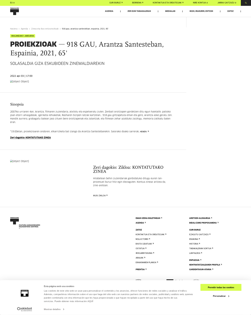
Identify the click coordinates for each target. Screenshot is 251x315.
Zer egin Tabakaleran (139, 11)
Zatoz (230, 11)
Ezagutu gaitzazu (199, 235)
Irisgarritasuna (144, 253)
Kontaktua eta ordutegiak (167, 3)
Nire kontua (199, 3)
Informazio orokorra (22, 21)
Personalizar (219, 296)
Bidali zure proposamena (203, 223)
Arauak (139, 258)
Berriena (136, 3)
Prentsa (140, 270)
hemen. (143, 132)
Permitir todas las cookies (221, 287)
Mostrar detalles (52, 309)
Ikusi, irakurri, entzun (201, 11)
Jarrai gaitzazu (225, 3)
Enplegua (194, 260)
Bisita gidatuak (144, 244)
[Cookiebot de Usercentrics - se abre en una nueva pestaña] (24, 309)
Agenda (109, 11)
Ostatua (140, 249)
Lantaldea (194, 253)
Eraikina (193, 239)
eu (11, 3)
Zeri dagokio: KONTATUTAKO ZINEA (30, 138)
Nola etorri (142, 239)
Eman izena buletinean (148, 218)
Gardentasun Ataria (200, 270)
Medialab (170, 11)
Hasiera (13, 29)
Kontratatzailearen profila (204, 265)
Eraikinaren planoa (146, 263)
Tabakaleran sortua (200, 249)
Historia (193, 244)
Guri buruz (115, 3)
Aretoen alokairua (199, 218)
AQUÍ (90, 301)
